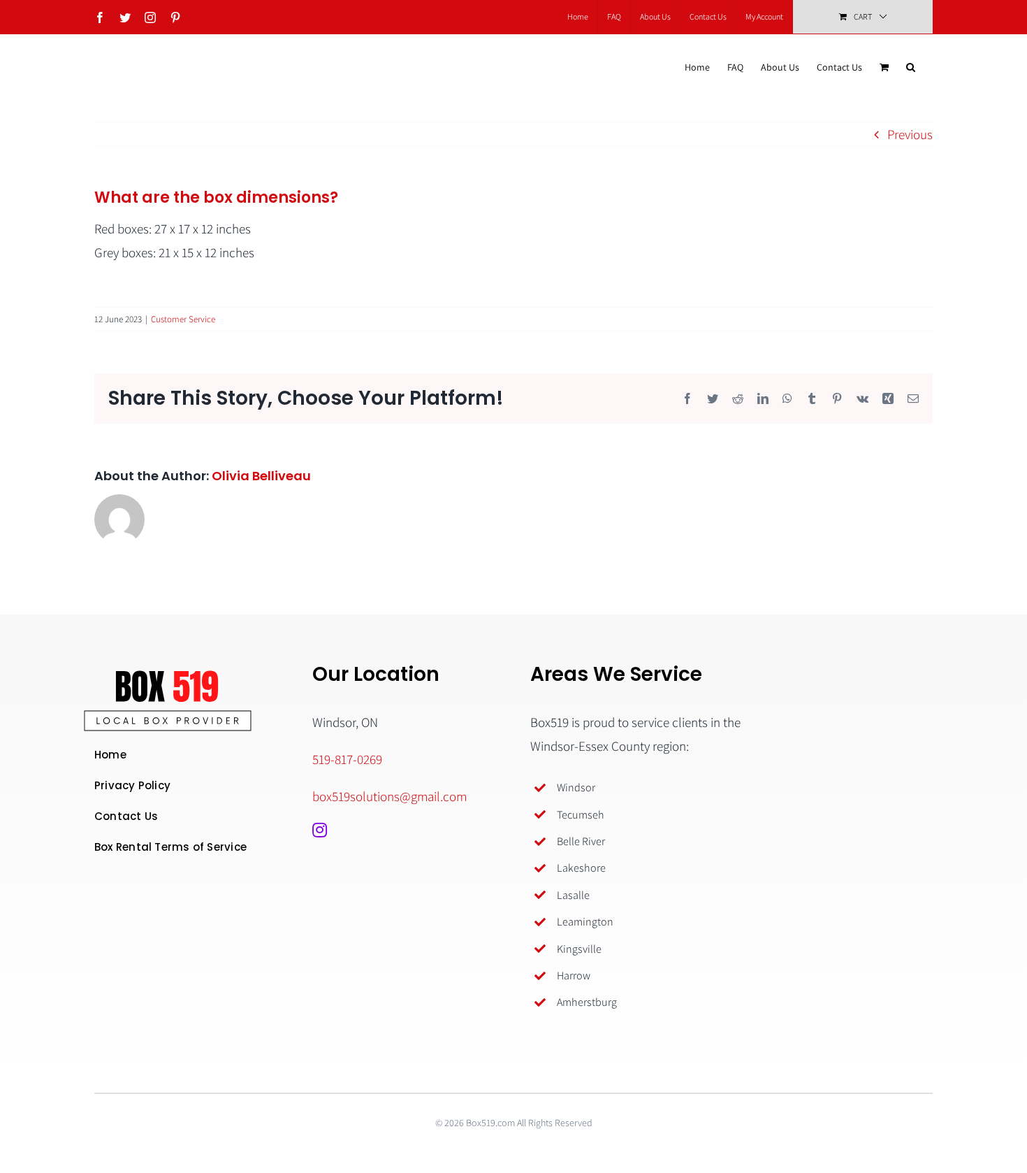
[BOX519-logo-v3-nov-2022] (168, 676)
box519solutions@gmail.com (389, 796)
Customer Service (183, 319)
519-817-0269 (347, 759)
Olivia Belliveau (261, 475)
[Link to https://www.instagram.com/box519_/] (319, 829)
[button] (910, 67)
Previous (910, 134)
